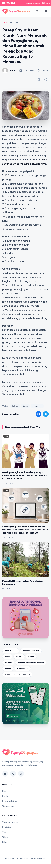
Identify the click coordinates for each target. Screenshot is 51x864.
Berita (5, 796)
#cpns (7, 656)
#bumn (31, 656)
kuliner (15, 406)
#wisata (19, 656)
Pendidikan (7, 827)
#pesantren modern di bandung (31, 662)
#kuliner (8, 662)
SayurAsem (37, 406)
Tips (4, 23)
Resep (25, 406)
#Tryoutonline (11, 651)
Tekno (5, 837)
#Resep (8, 668)
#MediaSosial (22, 668)
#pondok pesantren (31, 651)
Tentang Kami (8, 806)
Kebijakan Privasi (9, 801)
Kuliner (5, 842)
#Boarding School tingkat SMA (17, 674)
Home (5, 791)
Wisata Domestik (10, 822)
